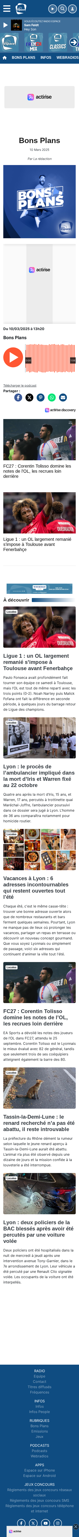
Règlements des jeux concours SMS (39, 1500)
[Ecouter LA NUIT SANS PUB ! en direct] (39, 588)
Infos (46, 57)
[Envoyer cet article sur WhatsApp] (51, 400)
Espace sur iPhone (39, 1470)
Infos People (39, 1411)
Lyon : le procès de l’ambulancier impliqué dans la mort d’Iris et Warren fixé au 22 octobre (39, 776)
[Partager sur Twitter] (28, 400)
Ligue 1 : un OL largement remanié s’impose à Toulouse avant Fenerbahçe (38, 662)
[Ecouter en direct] (52, 8)
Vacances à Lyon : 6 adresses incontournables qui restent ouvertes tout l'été (35, 887)
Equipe (39, 1376)
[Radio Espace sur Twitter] (33, 1523)
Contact (39, 1381)
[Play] (6, 25)
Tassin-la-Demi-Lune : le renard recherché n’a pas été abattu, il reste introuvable (39, 1123)
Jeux (39, 1436)
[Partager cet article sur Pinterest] (39, 400)
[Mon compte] (72, 8)
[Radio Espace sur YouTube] (45, 1523)
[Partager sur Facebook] (17, 400)
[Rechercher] (62, 8)
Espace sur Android (39, 1475)
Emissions (39, 1431)
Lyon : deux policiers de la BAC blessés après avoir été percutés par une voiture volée (38, 1231)
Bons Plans (23, 57)
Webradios (39, 1456)
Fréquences (39, 1392)
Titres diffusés (39, 1387)
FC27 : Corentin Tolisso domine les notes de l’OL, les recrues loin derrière (35, 1017)
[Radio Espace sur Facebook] (21, 1523)
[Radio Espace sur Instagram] (58, 1523)
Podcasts (39, 1450)
